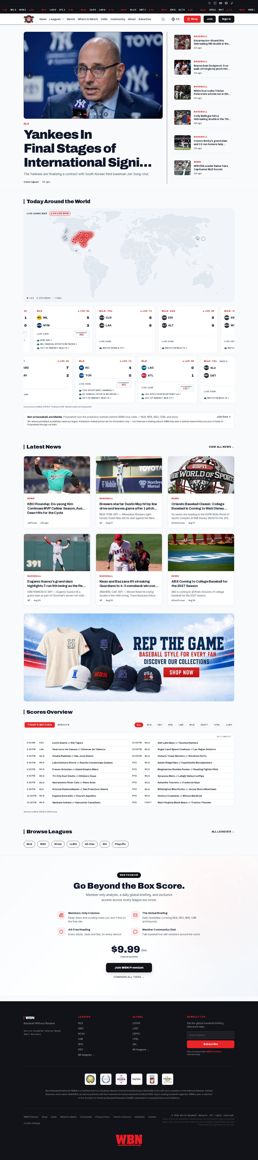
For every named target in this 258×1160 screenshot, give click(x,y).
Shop (44, 1117)
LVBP (135, 1028)
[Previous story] (29, 75)
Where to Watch (88, 19)
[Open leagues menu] (63, 19)
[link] (87, 324)
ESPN (45, 401)
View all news (221, 441)
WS (105, 838)
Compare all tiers (129, 971)
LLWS (229, 719)
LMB (181, 719)
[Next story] (156, 75)
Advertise (144, 19)
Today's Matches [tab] (39, 719)
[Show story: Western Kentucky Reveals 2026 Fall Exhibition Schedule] (95, 114)
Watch (71, 19)
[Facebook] (226, 3)
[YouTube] (220, 3)
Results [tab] (64, 719)
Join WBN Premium (129, 961)
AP (101, 517)
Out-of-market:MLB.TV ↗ (133, 392)
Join (210, 19)
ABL (135, 1044)
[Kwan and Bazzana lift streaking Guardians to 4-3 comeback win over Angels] (129, 564)
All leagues (223, 826)
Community (117, 19)
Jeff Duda (32, 517)
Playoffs (120, 838)
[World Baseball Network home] (129, 1140)
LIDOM (136, 1023)
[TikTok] (231, 3)
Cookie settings (32, 1123)
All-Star (90, 838)
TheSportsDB (57, 401)
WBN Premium (213, 1051)
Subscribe (210, 1044)
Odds (104, 19)
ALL (139, 719)
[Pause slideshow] (106, 114)
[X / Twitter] (209, 3)
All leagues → (86, 1054)
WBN (30, 1018)
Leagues (55, 19)
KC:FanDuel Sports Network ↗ (136, 389)
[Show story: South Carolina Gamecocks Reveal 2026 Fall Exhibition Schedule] (80, 114)
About (132, 19)
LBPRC (136, 1033)
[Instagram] (215, 3)
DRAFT (204, 719)
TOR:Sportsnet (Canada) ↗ (134, 385)
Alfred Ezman (178, 517)
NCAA (58, 838)
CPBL (217, 719)
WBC (43, 838)
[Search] (163, 19)
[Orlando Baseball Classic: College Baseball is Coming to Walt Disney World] (201, 486)
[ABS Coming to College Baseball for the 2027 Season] (201, 564)
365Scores (52, 806)
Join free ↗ (224, 411)
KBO (160, 719)
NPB (170, 719)
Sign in (226, 19)
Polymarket (86, 401)
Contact (152, 1117)
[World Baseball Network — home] (29, 19)
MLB (40, 401)
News (43, 19)
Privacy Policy (102, 1117)
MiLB (192, 719)
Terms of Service (122, 1117)
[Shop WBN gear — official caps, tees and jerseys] (129, 652)
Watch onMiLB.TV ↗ (73, 342)
